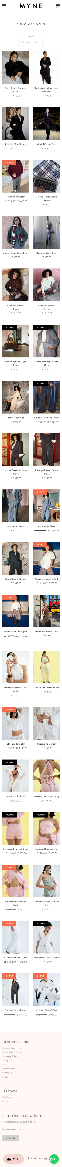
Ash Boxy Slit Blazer (46, 526)
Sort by (31, 35)
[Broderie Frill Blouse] (15, 776)
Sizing (5, 1060)
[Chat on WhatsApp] (54, 1159)
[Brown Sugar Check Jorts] (15, 611)
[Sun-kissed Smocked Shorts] (15, 828)
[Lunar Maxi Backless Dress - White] (15, 667)
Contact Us (7, 1072)
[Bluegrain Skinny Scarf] (46, 232)
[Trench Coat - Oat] (15, 397)
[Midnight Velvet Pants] (46, 123)
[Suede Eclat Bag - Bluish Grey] (46, 341)
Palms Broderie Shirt (15, 743)
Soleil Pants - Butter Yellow (46, 687)
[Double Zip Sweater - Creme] (46, 284)
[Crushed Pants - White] (46, 989)
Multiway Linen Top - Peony (46, 796)
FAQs (4, 1064)
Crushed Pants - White (46, 1010)
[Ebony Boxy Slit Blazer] (15, 558)
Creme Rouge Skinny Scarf (15, 252)
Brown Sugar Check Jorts (15, 631)
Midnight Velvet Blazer (15, 144)
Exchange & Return (11, 1056)
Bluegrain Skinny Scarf (46, 252)
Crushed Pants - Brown (15, 1010)
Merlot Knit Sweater (16, 196)
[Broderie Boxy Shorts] (46, 723)
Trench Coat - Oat (15, 417)
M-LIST (5, 1076)
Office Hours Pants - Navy (46, 417)
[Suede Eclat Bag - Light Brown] (15, 341)
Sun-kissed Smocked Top (46, 849)
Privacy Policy (8, 1068)
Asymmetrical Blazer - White (46, 957)
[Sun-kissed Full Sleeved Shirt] (15, 881)
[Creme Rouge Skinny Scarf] (15, 232)
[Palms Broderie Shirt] (15, 723)
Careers (6, 1101)
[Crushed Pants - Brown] (15, 989)
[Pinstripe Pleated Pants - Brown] (46, 449)
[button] (31, 42)
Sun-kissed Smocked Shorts (15, 849)
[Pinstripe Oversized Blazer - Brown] (15, 449)
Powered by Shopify (39, 1158)
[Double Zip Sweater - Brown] (15, 284)
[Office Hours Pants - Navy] (46, 397)
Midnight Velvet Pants (46, 144)
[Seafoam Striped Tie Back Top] (46, 881)
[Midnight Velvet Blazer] (15, 123)
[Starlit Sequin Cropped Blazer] (15, 67)
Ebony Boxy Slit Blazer (15, 578)
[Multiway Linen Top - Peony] (46, 776)
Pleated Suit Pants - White (16, 957)
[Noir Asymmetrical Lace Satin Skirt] (46, 67)
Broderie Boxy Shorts (46, 743)
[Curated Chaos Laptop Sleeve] (46, 176)
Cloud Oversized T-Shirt (46, 578)
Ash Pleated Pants (15, 526)
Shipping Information (11, 1048)
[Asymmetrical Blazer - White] (46, 937)
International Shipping (12, 1052)
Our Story (6, 1097)
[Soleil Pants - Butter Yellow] (46, 667)
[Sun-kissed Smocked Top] (46, 828)
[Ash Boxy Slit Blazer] (46, 505)
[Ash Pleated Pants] (15, 505)
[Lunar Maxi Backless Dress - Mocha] (46, 611)
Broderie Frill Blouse (15, 796)
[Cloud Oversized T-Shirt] (46, 558)
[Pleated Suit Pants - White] (15, 937)
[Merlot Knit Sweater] (15, 176)
